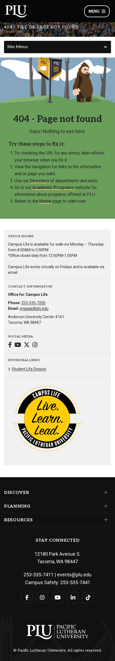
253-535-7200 (33, 303)
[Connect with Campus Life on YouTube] (17, 345)
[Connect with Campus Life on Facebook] (10, 345)
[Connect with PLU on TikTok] (88, 597)
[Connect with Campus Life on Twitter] (27, 345)
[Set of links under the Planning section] (104, 506)
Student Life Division (29, 369)
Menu (94, 11)
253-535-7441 (75, 582)
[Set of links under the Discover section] (104, 492)
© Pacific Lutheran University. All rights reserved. (57, 650)
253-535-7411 (38, 574)
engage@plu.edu (34, 308)
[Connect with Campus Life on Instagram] (34, 345)
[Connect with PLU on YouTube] (57, 597)
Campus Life (12, 31)
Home (45, 201)
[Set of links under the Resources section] (104, 520)
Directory (39, 180)
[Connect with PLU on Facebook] (27, 597)
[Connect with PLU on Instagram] (42, 597)
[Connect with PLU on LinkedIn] (73, 597)
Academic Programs (53, 187)
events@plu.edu (74, 574)
